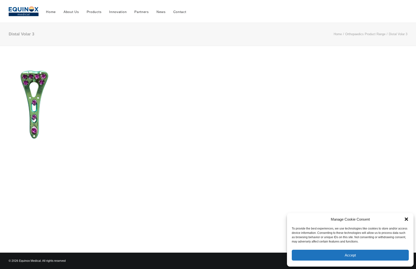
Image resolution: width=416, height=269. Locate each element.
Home (51, 12)
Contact (179, 12)
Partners (141, 12)
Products (94, 12)
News (161, 12)
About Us (71, 12)
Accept (350, 255)
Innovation (118, 12)
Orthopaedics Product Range (365, 34)
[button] (406, 219)
